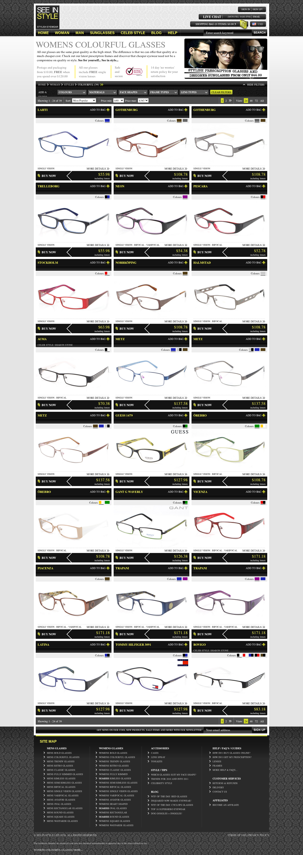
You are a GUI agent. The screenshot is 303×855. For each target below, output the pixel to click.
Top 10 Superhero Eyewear (168, 809)
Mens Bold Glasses (59, 752)
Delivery (218, 787)
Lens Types (188, 92)
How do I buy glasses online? (231, 752)
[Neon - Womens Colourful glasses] (151, 240)
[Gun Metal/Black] (178, 349)
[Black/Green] (184, 426)
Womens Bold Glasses (113, 752)
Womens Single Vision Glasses (118, 791)
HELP (172, 33)
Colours (65, 92)
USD (260, 24)
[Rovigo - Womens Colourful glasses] (229, 699)
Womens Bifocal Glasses (115, 787)
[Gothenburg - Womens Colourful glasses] (151, 164)
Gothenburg (127, 109)
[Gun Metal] (263, 273)
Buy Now (49, 175)
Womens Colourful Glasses (117, 757)
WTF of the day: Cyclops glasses (172, 805)
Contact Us (220, 791)
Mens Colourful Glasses (63, 757)
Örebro (200, 415)
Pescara (200, 186)
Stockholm (48, 262)
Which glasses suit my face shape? (173, 774)
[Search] (259, 32)
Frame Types (159, 92)
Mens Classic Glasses (61, 770)
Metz (120, 339)
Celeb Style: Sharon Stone (55, 344)
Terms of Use (237, 835)
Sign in (245, 9)
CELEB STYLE (133, 33)
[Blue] (107, 120)
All (262, 100)
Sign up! (258, 9)
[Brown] (179, 120)
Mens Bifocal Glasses (61, 787)
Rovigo (199, 644)
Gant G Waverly (129, 491)
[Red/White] (244, 655)
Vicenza (200, 491)
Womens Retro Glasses (114, 765)
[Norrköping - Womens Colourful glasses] (151, 317)
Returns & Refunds (225, 783)
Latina (43, 644)
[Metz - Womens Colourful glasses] (151, 393)
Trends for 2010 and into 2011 (169, 778)
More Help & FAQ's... (225, 770)
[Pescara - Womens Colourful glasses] (229, 240)
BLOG (156, 33)
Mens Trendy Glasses (61, 761)
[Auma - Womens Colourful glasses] (73, 393)
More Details (96, 168)
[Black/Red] (262, 196)
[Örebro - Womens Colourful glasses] (229, 470)
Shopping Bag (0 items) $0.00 (215, 24)
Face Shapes (128, 92)
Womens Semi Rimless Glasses (118, 782)
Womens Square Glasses (114, 821)
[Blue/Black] (106, 655)
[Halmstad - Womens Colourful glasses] (229, 317)
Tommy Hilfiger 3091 (133, 644)
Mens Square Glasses (61, 816)
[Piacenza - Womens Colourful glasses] (73, 622)
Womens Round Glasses (114, 816)
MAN (80, 33)
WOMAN (62, 33)
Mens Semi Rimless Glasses (64, 782)
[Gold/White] (262, 426)
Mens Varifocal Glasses (63, 795)
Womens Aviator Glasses (115, 799)
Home (42, 84)
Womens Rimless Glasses (115, 778)
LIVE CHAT (212, 16)
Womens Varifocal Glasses (116, 795)
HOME (43, 33)
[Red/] (106, 273)
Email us (256, 16)
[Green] (257, 426)
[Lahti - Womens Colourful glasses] (73, 164)
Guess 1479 (124, 415)
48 (251, 100)
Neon (120, 186)
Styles (69, 84)
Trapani (122, 568)
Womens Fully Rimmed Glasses (113, 774)
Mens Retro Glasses (60, 765)
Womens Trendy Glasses (114, 761)
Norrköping (126, 262)
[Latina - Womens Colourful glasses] (73, 699)
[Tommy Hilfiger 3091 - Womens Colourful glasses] (151, 699)
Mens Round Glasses (60, 812)
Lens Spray (158, 757)
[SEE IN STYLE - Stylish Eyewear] (47, 28)
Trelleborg (48, 186)
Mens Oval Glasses (59, 804)
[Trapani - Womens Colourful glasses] (151, 622)
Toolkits (156, 761)
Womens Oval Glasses (113, 808)
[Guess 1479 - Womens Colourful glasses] (151, 470)
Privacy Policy (258, 835)
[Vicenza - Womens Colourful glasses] (229, 546)
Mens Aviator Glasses (61, 799)
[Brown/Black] (262, 655)
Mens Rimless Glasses (61, 778)
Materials (96, 92)
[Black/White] (106, 349)
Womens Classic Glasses (115, 770)
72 (256, 100)
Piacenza (45, 568)
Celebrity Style (161, 783)
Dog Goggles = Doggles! (166, 813)
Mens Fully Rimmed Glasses (65, 774)
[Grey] (185, 120)
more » (78, 849)
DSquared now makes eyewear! (171, 800)
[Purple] (185, 196)
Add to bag (98, 109)
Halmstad (202, 262)
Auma (42, 339)
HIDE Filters (255, 84)
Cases (155, 752)
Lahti (43, 109)
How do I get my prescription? (232, 757)
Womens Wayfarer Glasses (116, 825)
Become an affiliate (226, 805)
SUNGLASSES (102, 33)
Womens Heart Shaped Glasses (113, 804)
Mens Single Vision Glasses (64, 791)
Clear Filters (221, 92)
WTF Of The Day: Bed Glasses (169, 796)
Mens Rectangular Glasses (65, 808)
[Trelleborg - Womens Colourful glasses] (73, 240)
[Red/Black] (262, 502)
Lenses (217, 761)
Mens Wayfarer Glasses (62, 821)
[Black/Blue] (106, 196)
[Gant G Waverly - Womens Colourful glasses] (151, 546)
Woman (55, 84)
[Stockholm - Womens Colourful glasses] (73, 317)
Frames (217, 765)
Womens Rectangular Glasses (113, 813)
